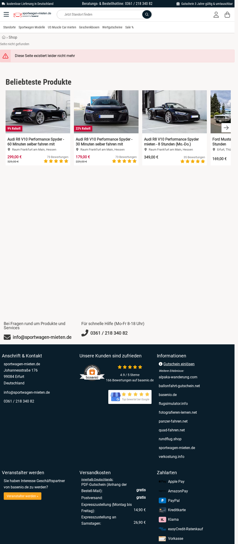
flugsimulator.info (193, 403)
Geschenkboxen (89, 27)
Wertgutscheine (112, 27)
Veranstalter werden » (22, 496)
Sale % (129, 27)
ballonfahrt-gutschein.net (195, 385)
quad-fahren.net (191, 430)
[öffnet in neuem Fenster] (130, 397)
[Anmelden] (216, 14)
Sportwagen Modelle (32, 27)
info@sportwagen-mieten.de (27, 392)
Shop (13, 37)
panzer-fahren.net (192, 421)
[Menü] (7, 14)
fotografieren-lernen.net (195, 412)
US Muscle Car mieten (62, 27)
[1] (147, 14)
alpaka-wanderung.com (195, 377)
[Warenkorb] (227, 14)
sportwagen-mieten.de (195, 447)
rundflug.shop (189, 439)
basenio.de (187, 394)
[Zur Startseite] (32, 14)
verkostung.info (191, 456)
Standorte (9, 27)
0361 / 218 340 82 (19, 401)
